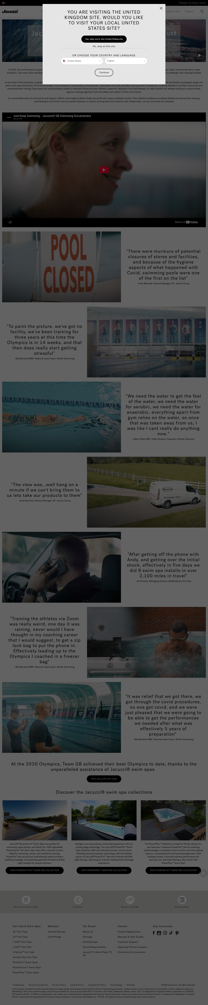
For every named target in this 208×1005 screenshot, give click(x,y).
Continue (104, 72)
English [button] (110, 60)
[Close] (161, 8)
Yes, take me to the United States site (104, 39)
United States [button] (74, 60)
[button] (104, 46)
